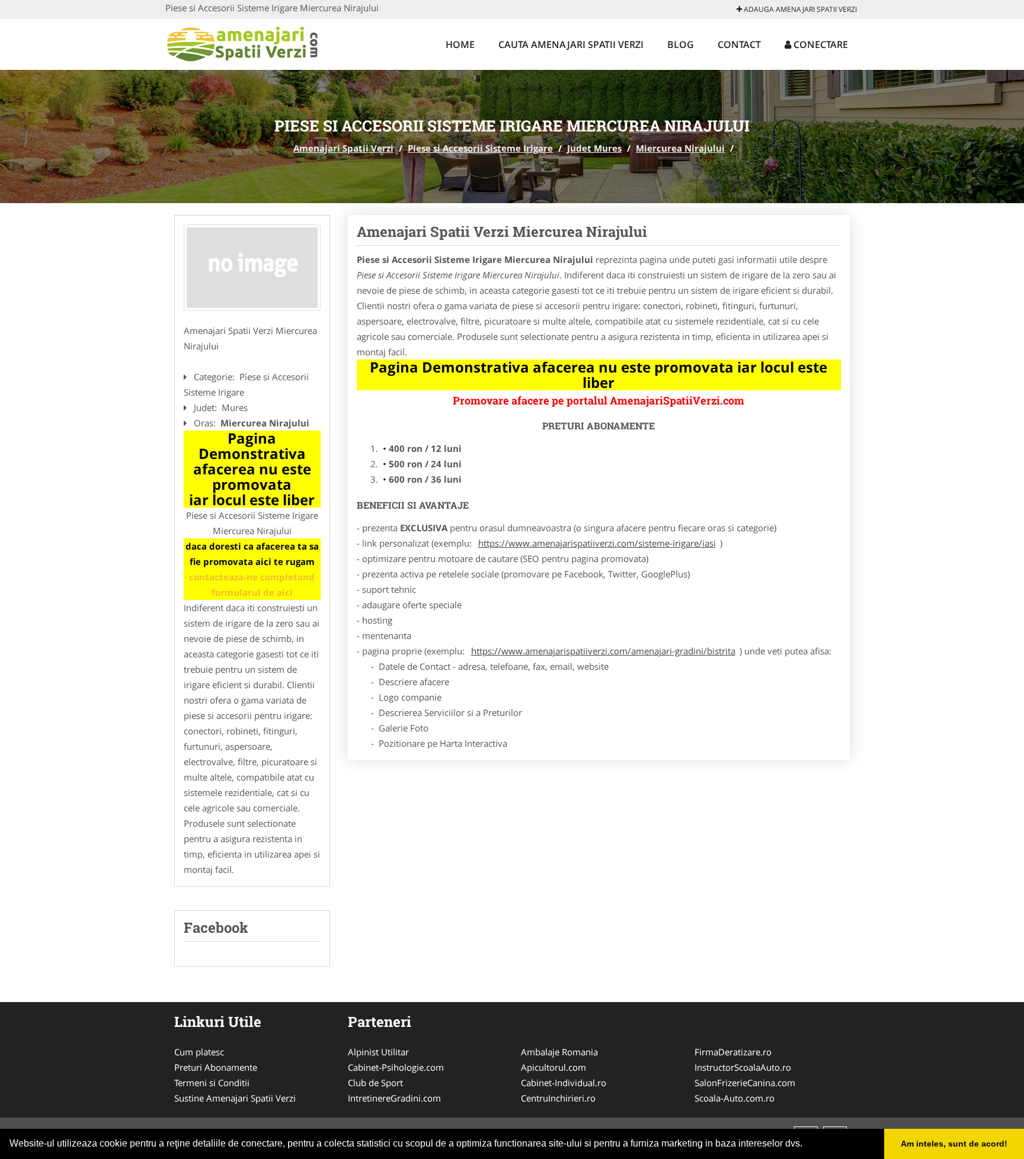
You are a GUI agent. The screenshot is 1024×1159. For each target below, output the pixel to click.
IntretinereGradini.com (394, 1098)
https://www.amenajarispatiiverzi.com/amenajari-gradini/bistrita (603, 651)
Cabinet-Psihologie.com (396, 1067)
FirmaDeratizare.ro (733, 1052)
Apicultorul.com (553, 1067)
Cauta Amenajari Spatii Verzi (571, 44)
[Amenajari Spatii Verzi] (243, 43)
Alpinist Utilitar (378, 1052)
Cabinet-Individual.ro (563, 1083)
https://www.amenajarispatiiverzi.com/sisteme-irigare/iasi (597, 543)
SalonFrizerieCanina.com (745, 1083)
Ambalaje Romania (559, 1052)
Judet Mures (594, 148)
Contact (739, 44)
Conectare (819, 44)
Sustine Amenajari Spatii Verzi (235, 1098)
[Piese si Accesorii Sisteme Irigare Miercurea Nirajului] (252, 267)
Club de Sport (375, 1083)
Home (460, 44)
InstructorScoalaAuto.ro (743, 1067)
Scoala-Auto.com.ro (735, 1098)
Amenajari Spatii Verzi (343, 148)
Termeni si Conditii (211, 1083)
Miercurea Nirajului (680, 148)
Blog (680, 44)
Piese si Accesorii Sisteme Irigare (480, 148)
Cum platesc (199, 1052)
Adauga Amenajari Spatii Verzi (799, 9)
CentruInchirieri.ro (558, 1098)
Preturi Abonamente (215, 1067)
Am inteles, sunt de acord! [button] (954, 1143)
